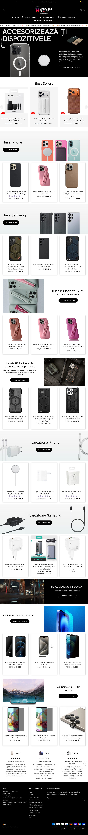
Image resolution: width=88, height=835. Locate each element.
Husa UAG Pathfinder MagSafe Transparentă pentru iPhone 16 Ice (72, 419)
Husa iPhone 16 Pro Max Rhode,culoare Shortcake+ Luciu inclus (15, 346)
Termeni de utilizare (80, 827)
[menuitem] (15, 17)
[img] (71, 196)
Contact (31, 795)
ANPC (30, 818)
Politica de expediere (65, 829)
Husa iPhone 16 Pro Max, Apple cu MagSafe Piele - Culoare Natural (15, 194)
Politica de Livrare (34, 810)
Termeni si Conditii (34, 813)
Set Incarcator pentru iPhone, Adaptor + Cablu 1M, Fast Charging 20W (44, 494)
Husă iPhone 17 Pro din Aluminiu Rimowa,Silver (44, 120)
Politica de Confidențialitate (37, 805)
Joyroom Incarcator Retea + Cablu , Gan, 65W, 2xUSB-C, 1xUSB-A (72, 567)
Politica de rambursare (57, 827)
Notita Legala (33, 815)
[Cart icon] (84, 10)
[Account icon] (81, 10)
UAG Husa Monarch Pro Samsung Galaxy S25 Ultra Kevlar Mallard (15, 267)
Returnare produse (34, 800)
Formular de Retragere (35, 802)
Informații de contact (75, 829)
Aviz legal (83, 829)
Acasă (30, 792)
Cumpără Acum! (50, 2)
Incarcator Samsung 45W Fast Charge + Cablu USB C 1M (14, 120)
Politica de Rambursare (35, 808)
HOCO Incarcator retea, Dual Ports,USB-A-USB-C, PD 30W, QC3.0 (15, 567)
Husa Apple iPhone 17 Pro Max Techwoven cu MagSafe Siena (74, 120)
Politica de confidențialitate (69, 827)
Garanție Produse (34, 797)
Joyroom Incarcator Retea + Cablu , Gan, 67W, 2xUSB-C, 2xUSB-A (44, 567)
